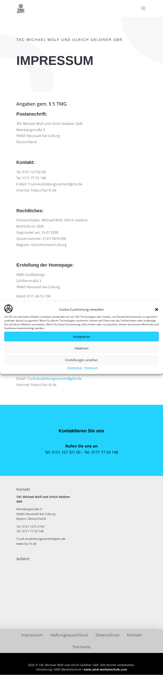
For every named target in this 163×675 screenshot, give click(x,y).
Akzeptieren (81, 336)
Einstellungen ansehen (81, 360)
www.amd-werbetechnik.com (105, 669)
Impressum (91, 368)
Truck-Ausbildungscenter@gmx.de (54, 378)
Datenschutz (74, 368)
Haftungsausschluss (69, 635)
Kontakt (134, 635)
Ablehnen (81, 348)
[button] (157, 309)
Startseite (81, 647)
